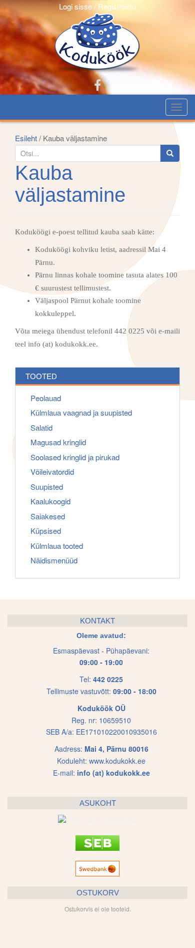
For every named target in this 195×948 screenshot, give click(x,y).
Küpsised (45, 530)
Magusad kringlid (58, 442)
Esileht (26, 138)
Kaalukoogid (50, 501)
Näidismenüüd (54, 560)
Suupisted (46, 486)
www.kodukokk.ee (117, 761)
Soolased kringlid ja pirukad (75, 457)
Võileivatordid (52, 471)
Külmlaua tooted (56, 545)
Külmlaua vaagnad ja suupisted (81, 412)
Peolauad (45, 398)
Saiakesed (47, 516)
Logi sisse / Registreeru (97, 6)
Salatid (41, 427)
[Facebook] (97, 84)
